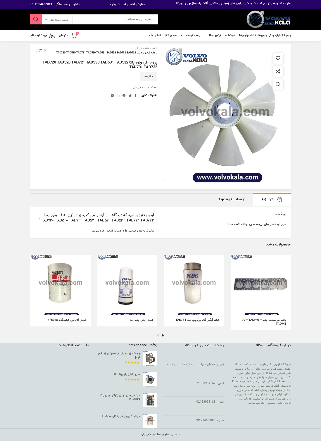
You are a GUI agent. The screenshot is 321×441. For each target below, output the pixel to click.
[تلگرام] (112, 95)
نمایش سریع (233, 271)
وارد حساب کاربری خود (113, 230)
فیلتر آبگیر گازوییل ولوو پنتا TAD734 (198, 320)
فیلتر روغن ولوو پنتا (141, 320)
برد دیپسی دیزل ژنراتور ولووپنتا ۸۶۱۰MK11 (120, 397)
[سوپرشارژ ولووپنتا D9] (150, 379)
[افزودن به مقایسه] (278, 71)
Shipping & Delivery (231, 199)
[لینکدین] (118, 95)
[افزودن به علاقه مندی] (278, 58)
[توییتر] (130, 95)
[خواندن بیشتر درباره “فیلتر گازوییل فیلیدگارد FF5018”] (33, 262)
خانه (154, 48)
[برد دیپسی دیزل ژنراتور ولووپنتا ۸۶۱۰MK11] (150, 400)
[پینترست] (124, 95)
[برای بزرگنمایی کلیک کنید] (278, 84)
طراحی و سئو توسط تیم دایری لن (161, 434)
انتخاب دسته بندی (59, 20)
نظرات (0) (268, 199)
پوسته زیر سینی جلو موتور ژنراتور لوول (119, 355)
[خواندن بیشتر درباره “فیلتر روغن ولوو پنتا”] (100, 262)
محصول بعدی (36, 50)
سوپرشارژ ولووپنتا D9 (127, 374)
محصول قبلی (45, 50)
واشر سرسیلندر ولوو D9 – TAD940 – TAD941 (264, 322)
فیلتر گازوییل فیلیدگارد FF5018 (67, 320)
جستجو (36, 19)
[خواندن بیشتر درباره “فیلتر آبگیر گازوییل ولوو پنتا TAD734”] (167, 262)
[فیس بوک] (135, 95)
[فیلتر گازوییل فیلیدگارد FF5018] (150, 421)
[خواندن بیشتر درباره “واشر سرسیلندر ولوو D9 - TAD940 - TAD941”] (233, 262)
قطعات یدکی (142, 48)
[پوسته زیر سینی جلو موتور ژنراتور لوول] (150, 358)
